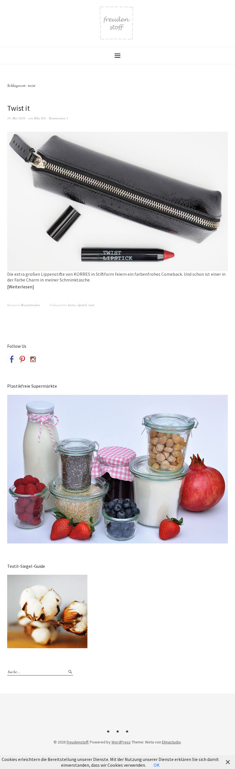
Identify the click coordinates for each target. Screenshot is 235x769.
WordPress (121, 742)
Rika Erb (40, 118)
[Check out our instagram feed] (33, 359)
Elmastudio (171, 742)
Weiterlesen (20, 287)
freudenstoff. (77, 742)
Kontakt (108, 733)
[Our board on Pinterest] (22, 359)
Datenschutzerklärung (127, 733)
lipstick (82, 305)
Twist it (18, 108)
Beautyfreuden (30, 305)
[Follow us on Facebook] (11, 359)
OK (157, 765)
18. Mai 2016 (16, 118)
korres (72, 305)
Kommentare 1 (58, 118)
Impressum (117, 733)
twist (91, 305)
